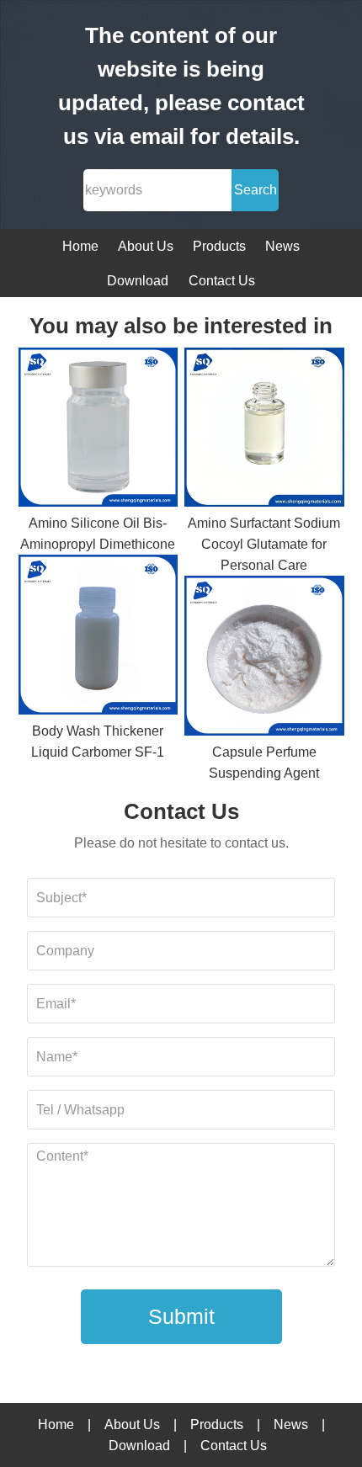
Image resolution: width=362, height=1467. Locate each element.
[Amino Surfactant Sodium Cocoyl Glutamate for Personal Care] (264, 430)
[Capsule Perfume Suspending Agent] (264, 658)
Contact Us (222, 281)
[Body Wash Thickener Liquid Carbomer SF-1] (98, 637)
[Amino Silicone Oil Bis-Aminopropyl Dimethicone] (98, 430)
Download (137, 281)
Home (80, 246)
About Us (145, 246)
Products (219, 246)
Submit (181, 1316)
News (282, 246)
